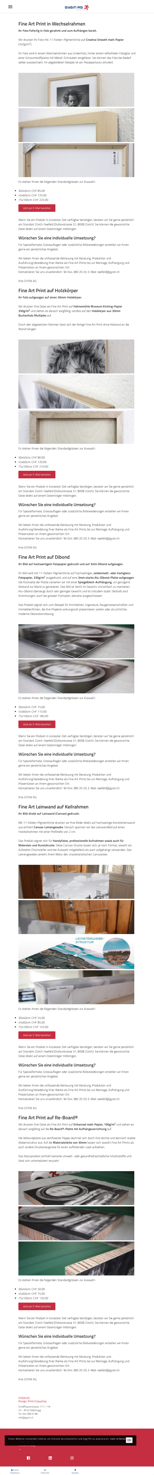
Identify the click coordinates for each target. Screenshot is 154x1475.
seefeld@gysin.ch (108, 272)
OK (129, 1440)
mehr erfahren (118, 1438)
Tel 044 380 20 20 (75, 272)
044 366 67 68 (30, 1414)
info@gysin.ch (25, 1417)
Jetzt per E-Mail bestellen (37, 208)
